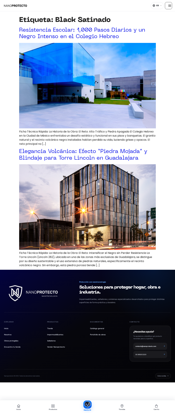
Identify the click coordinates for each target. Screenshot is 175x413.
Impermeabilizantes (55, 335)
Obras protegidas (11, 341)
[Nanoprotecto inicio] (33, 293)
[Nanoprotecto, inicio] (15, 5)
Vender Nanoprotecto (56, 347)
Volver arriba (163, 376)
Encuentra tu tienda (12, 347)
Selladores (51, 341)
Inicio (6, 328)
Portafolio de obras (98, 335)
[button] (157, 5)
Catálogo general (97, 328)
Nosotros (7, 335)
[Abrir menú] (168, 5)
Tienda (50, 328)
